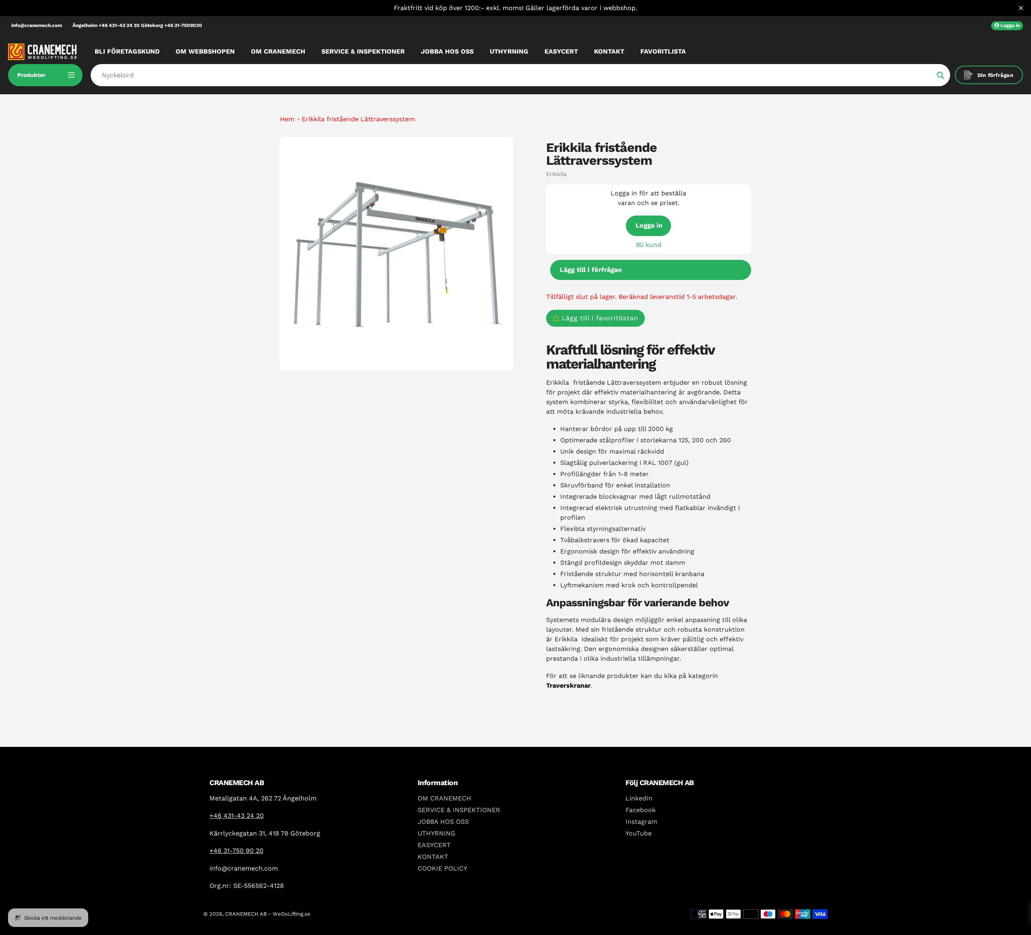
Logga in (649, 225)
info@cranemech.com (36, 25)
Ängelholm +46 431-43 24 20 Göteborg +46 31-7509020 (137, 25)
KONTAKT (433, 856)
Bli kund (648, 245)
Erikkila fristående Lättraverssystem (358, 119)
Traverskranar (568, 685)
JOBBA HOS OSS (443, 821)
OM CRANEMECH (444, 798)
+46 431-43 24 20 (236, 815)
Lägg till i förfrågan (591, 270)
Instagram (641, 821)
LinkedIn (638, 798)
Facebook (640, 810)
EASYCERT (434, 845)
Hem (287, 119)
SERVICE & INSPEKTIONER (459, 810)
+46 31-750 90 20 (236, 850)
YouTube (638, 833)
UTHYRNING (436, 833)
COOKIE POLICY (442, 868)
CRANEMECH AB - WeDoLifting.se (268, 914)
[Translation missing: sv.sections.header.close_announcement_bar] (1021, 8)
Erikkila (556, 174)
